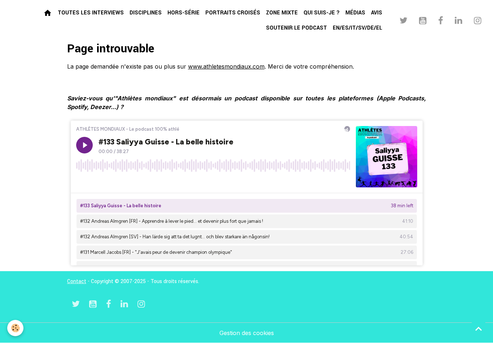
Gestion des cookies (246, 333)
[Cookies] (15, 328)
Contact (76, 281)
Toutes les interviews (91, 13)
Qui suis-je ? (322, 13)
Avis (376, 13)
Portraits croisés (232, 13)
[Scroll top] (479, 329)
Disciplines (146, 13)
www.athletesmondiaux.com (226, 66)
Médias (355, 13)
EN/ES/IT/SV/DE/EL (357, 28)
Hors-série (183, 13)
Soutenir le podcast (296, 28)
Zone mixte (282, 13)
